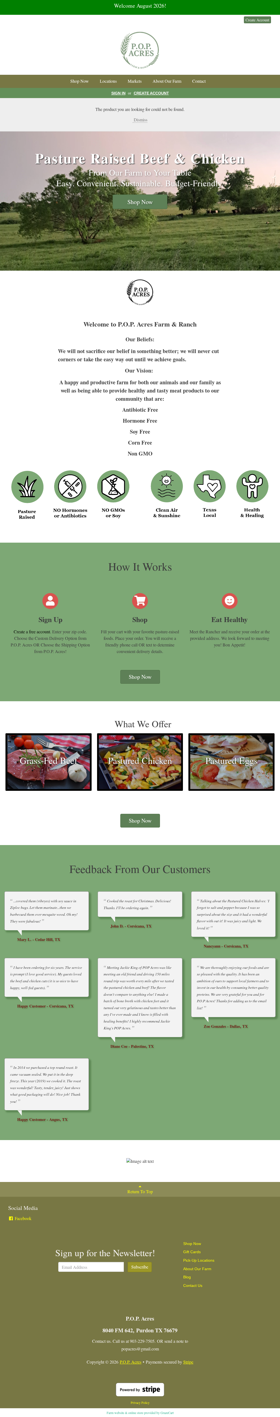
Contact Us (192, 1285)
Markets (135, 81)
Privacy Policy (140, 1402)
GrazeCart (167, 1412)
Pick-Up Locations (198, 1260)
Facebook (22, 1218)
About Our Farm (167, 81)
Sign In (232, 19)
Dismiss (140, 119)
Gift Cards (192, 1252)
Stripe (188, 1362)
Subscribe (139, 1267)
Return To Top (140, 1191)
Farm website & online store (125, 1412)
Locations (108, 81)
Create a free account (32, 631)
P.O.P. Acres (130, 1362)
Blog (187, 1277)
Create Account (257, 19)
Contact (199, 81)
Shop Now (79, 81)
